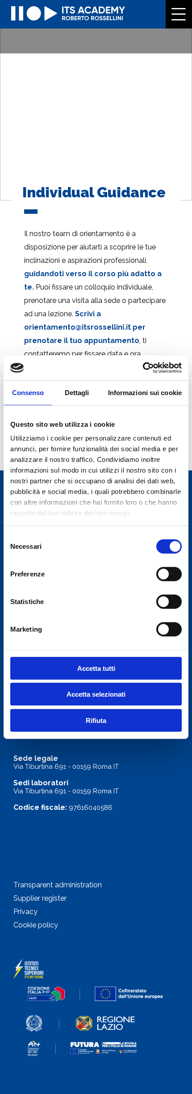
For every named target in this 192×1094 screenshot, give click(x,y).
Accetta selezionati (96, 694)
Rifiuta (96, 720)
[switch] (169, 574)
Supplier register (40, 898)
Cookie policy (35, 925)
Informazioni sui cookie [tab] (145, 392)
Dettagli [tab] (77, 392)
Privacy (25, 911)
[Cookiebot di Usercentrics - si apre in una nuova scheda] (143, 368)
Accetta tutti (96, 668)
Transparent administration (57, 885)
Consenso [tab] (28, 392)
